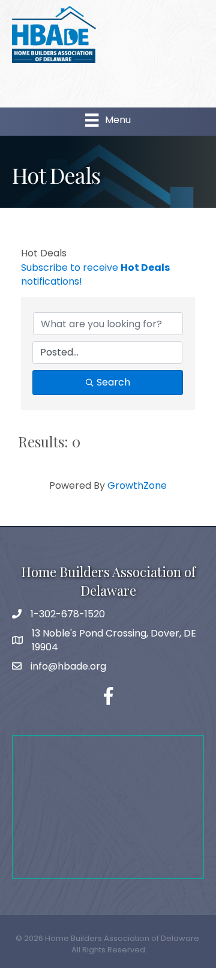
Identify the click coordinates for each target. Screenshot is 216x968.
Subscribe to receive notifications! (95, 274)
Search (113, 382)
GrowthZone (137, 485)
